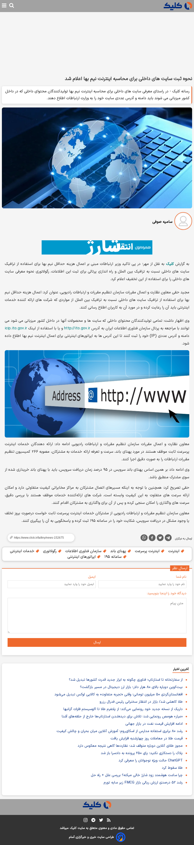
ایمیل (92, 576)
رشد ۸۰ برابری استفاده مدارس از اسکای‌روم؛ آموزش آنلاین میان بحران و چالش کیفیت (120, 731)
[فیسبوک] (152, 538)
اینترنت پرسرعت (148, 551)
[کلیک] (178, 6)
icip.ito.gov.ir (16, 328)
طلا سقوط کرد (172, 768)
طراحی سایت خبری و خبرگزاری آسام (91, 837)
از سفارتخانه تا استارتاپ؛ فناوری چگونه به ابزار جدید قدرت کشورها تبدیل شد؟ (126, 680)
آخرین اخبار (181, 669)
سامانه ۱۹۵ (113, 557)
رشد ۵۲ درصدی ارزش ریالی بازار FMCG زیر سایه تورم (143, 782)
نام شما (181, 576)
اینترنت (174, 551)
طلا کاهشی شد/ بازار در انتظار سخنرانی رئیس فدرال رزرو (141, 702)
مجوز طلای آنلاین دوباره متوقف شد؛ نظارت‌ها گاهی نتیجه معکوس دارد (130, 746)
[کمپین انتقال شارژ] (97, 247)
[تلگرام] (168, 538)
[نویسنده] (183, 222)
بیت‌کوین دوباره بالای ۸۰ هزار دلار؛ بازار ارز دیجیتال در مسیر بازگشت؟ (131, 687)
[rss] (108, 821)
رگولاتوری (50, 551)
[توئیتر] (160, 538)
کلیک (73, 828)
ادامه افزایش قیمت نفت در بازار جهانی (154, 724)
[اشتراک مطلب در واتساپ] (144, 537)
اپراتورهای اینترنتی (82, 557)
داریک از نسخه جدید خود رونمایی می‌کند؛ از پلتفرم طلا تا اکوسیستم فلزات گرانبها (123, 709)
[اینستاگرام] (86, 821)
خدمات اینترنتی (22, 551)
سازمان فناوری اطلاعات (84, 551)
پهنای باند (118, 551)
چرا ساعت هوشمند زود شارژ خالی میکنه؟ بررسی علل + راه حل (137, 775)
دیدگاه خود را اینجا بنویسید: (166, 593)
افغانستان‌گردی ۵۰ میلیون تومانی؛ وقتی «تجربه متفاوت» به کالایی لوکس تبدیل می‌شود (118, 694)
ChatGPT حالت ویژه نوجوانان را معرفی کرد (151, 760)
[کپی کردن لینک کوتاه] (39, 537)
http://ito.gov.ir (77, 328)
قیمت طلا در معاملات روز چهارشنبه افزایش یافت (146, 738)
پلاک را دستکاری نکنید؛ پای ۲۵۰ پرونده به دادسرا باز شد (142, 753)
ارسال (97, 642)
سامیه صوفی (162, 222)
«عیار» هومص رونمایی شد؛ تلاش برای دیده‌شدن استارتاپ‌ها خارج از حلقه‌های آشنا (122, 716)
